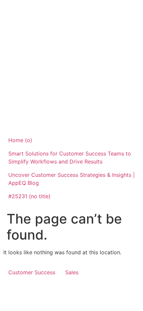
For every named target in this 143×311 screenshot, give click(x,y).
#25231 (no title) (29, 196)
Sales (71, 272)
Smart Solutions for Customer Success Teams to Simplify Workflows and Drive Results (69, 157)
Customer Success (31, 272)
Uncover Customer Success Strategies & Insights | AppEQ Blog (71, 179)
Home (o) (20, 140)
